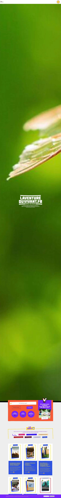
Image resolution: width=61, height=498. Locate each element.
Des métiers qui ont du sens (43, 434)
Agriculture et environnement (31, 434)
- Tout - (15, 434)
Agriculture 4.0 (22, 434)
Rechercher (30, 407)
